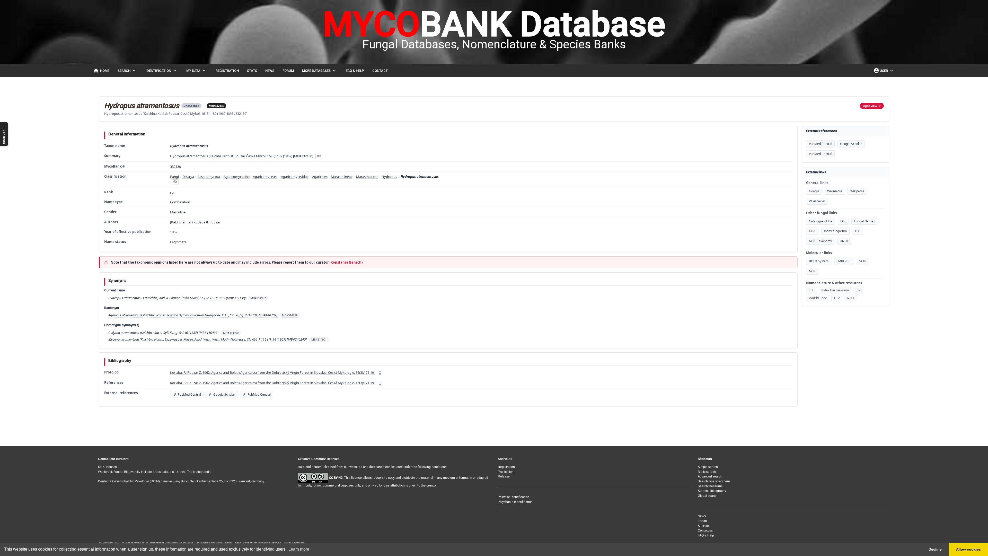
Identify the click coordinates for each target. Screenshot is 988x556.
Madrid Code (817, 298)
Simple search (708, 467)
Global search (707, 496)
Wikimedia (834, 191)
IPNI (858, 290)
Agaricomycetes (265, 176)
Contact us (705, 530)
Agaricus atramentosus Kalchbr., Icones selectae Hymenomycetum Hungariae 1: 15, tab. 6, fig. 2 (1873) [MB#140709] (193, 315)
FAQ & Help (706, 535)
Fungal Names (864, 221)
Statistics (704, 526)
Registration (506, 467)
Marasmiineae (341, 176)
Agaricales (320, 176)
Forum (702, 521)
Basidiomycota (208, 176)
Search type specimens (714, 481)
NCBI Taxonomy (820, 241)
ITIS (858, 231)
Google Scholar (851, 144)
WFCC (850, 298)
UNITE (844, 241)
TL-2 (837, 298)
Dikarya (188, 176)
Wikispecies (817, 201)
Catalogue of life (820, 221)
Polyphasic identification (515, 502)
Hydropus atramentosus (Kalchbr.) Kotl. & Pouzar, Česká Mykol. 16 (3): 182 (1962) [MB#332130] (177, 298)
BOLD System (818, 261)
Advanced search (710, 476)
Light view (870, 106)
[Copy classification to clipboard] (175, 182)
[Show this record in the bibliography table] (380, 373)
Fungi (174, 176)
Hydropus (389, 176)
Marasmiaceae (367, 176)
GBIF (812, 231)
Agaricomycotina (237, 176)
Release (504, 476)
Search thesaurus (710, 486)
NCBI (862, 261)
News (702, 516)
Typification (506, 472)
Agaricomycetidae (294, 176)
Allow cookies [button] (968, 549)
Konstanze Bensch (346, 262)
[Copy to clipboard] (318, 156)
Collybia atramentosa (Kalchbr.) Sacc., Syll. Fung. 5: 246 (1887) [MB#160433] (163, 332)
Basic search (707, 472)
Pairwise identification (513, 497)
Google (814, 191)
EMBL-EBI (843, 261)
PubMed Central (820, 144)
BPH (811, 290)
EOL (843, 221)
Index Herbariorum (835, 290)
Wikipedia (857, 191)
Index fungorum (835, 231)
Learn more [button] (298, 549)
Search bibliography (712, 491)
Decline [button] (935, 549)
